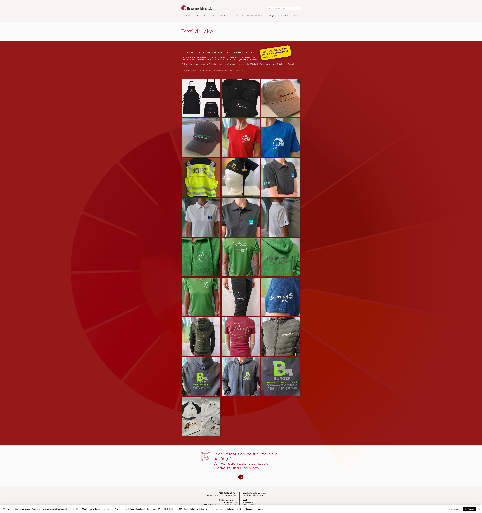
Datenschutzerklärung (254, 509)
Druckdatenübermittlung (254, 495)
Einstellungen (453, 509)
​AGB (245, 500)
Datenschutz (248, 504)
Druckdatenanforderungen (254, 493)
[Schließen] (478, 509)
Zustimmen (469, 509)
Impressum (248, 502)
